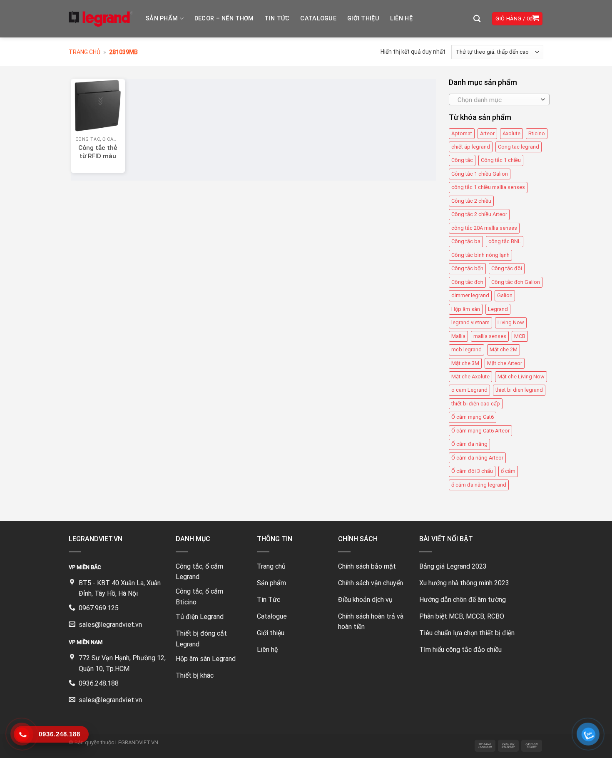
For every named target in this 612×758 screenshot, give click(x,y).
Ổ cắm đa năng (469, 444)
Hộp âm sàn (465, 309)
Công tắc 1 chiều (501, 160)
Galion (504, 295)
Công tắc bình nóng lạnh (480, 255)
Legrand (498, 309)
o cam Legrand (469, 390)
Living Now (511, 322)
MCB (519, 336)
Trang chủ (84, 52)
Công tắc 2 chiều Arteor (479, 214)
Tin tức (276, 18)
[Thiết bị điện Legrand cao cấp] (101, 19)
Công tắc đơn (467, 282)
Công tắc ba (465, 241)
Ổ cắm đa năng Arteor (477, 458)
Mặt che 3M (465, 363)
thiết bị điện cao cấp (475, 403)
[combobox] (499, 99)
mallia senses (489, 336)
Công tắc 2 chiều (471, 201)
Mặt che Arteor (504, 363)
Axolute (511, 133)
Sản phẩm (162, 18)
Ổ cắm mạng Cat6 (472, 417)
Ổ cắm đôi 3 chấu (472, 471)
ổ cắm (508, 471)
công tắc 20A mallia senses (484, 228)
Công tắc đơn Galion (515, 282)
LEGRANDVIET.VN (136, 742)
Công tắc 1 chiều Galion (479, 174)
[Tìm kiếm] (476, 18)
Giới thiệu (363, 18)
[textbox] (497, 100)
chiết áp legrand (470, 147)
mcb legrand (466, 349)
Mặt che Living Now (521, 376)
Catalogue (318, 18)
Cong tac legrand (518, 147)
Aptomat (461, 133)
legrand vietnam (470, 322)
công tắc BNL (504, 241)
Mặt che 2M (503, 349)
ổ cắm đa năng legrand (478, 485)
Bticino (536, 133)
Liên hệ (401, 18)
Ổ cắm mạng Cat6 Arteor (480, 430)
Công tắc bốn (467, 268)
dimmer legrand (470, 295)
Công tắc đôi (506, 268)
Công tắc (462, 160)
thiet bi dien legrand (519, 390)
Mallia (458, 336)
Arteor (487, 133)
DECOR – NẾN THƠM (224, 18)
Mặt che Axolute (470, 376)
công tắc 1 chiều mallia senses (488, 187)
